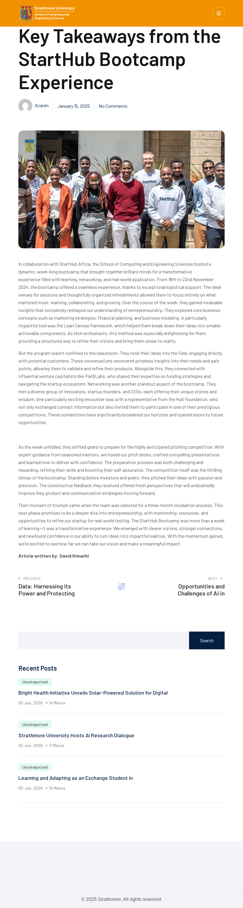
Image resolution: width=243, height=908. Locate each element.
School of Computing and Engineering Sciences (146, 264)
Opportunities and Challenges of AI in (201, 589)
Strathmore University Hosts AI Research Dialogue (76, 735)
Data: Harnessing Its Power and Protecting (46, 589)
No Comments (113, 106)
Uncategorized (35, 682)
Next (213, 578)
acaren (41, 105)
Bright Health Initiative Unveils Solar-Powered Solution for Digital (93, 692)
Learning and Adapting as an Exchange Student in (75, 778)
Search (207, 640)
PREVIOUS (32, 578)
